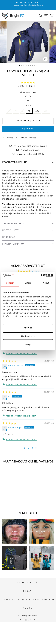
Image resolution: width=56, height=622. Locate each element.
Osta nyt (28, 129)
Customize (26, 336)
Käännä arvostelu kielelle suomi (21, 353)
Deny (28, 344)
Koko (28, 105)
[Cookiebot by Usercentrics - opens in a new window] (41, 275)
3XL (46, 110)
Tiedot (27, 591)
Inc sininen (28, 97)
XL (29, 110)
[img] (9, 361)
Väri (28, 92)
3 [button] (28, 447)
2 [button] (24, 447)
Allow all (28, 328)
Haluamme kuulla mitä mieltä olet (27, 599)
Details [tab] (28, 283)
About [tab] (46, 283)
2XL (37, 110)
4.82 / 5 (35, 271)
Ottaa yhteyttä (27, 582)
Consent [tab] (10, 283)
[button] (28, 82)
